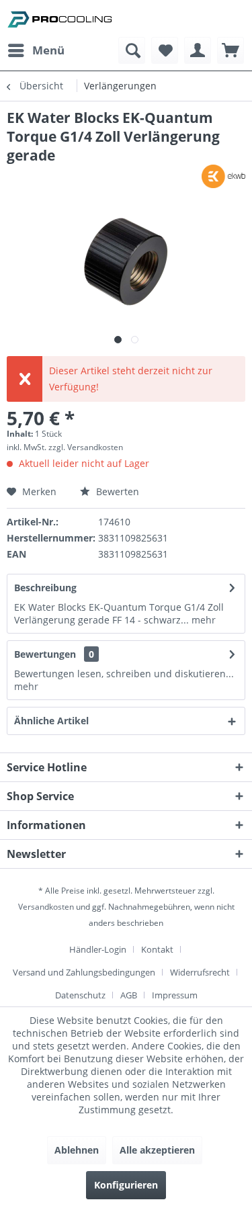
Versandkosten (46, 906)
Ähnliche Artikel (51, 720)
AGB (128, 995)
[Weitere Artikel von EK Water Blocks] (224, 176)
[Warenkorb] (230, 50)
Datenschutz (80, 995)
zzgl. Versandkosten (85, 447)
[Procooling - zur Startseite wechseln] (60, 18)
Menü (48, 50)
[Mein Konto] (197, 50)
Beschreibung (45, 587)
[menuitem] (35, 50)
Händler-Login (97, 949)
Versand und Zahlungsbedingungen (84, 972)
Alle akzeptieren (157, 1150)
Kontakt (157, 949)
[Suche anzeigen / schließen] (131, 50)
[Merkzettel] (164, 50)
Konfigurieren (126, 1184)
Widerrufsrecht (200, 972)
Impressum (175, 995)
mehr (202, 619)
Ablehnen (76, 1150)
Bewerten (116, 491)
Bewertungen (45, 654)
